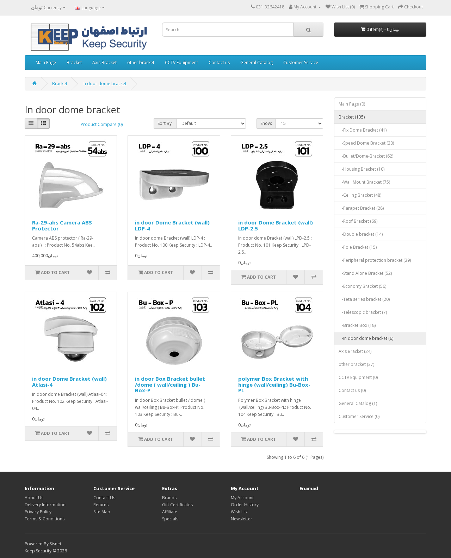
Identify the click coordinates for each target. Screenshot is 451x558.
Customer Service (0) (359, 416)
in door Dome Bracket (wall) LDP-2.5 (275, 225)
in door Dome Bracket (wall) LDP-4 (172, 225)
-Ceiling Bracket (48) (360, 195)
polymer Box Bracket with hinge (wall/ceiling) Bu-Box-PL (274, 384)
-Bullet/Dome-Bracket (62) (366, 156)
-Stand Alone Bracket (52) (365, 273)
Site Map (101, 512)
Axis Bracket (104, 62)
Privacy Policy (38, 512)
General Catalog (256, 62)
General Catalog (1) (358, 403)
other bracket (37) (356, 364)
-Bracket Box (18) (357, 325)
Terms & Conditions (44, 519)
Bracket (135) (352, 117)
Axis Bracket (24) (355, 351)
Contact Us (104, 498)
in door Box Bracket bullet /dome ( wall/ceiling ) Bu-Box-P (170, 384)
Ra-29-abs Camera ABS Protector (62, 225)
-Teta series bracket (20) (364, 299)
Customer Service (300, 62)
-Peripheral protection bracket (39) (375, 260)
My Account (242, 498)
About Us (34, 498)
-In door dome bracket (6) (366, 338)
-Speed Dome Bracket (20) (366, 143)
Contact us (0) (352, 390)
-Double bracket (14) (361, 234)
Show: (266, 123)
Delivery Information (45, 505)
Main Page (46, 62)
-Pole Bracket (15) (358, 247)
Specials (170, 519)
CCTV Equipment (181, 62)
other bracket (140, 62)
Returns (101, 505)
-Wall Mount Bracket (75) (364, 182)
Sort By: (165, 123)
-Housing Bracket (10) (361, 169)
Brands (169, 498)
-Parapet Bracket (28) (361, 208)
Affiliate (169, 512)
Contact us (219, 62)
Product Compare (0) (102, 124)
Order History (245, 505)
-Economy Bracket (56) (362, 286)
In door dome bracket (104, 84)
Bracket (74, 62)
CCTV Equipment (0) (358, 377)
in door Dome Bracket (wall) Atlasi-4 (69, 381)
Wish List (239, 512)
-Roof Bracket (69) (358, 221)
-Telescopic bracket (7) (363, 312)
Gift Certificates (177, 505)
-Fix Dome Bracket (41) (363, 130)
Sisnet (55, 544)
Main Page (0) (352, 104)
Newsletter (241, 519)
